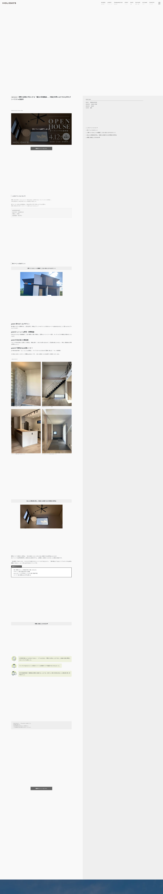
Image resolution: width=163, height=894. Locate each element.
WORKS (103, 3)
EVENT (126, 3)
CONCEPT (152, 3)
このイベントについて (92, 127)
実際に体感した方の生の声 (93, 137)
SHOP (131, 3)
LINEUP (110, 3)
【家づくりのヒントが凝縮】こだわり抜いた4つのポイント (101, 132)
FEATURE (137, 3)
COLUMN (144, 3)
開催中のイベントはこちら (41, 148)
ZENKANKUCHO (118, 3)
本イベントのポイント (92, 130)
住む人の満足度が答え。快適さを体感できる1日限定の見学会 (102, 135)
